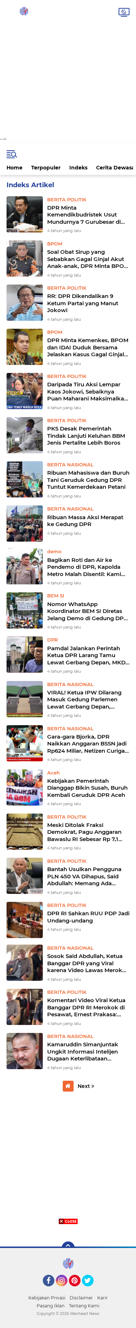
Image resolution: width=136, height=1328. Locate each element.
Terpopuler (46, 167)
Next (84, 1086)
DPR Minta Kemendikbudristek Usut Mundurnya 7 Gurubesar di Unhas (84, 215)
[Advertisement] (68, 68)
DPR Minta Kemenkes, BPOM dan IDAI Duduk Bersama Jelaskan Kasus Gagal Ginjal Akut (87, 347)
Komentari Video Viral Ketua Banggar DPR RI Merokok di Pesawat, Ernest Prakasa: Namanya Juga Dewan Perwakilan (86, 1007)
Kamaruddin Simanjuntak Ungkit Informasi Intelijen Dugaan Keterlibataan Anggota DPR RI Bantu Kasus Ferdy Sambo (87, 1051)
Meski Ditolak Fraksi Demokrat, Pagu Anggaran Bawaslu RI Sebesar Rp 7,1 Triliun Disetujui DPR (84, 832)
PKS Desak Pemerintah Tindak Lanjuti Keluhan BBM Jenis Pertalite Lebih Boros (86, 435)
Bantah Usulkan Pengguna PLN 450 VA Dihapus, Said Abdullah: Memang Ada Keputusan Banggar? (84, 876)
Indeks (78, 167)
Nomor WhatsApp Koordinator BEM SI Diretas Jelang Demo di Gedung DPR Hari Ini (87, 611)
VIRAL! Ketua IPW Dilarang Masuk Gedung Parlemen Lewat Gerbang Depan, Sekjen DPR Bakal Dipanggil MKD (85, 699)
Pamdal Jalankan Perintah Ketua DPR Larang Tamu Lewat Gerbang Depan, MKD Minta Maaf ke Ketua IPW (86, 655)
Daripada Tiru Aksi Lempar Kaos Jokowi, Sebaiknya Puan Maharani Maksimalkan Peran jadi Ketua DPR (87, 391)
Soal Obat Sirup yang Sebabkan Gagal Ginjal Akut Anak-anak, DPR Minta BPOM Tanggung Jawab (88, 259)
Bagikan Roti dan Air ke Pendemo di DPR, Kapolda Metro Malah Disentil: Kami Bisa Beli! (84, 567)
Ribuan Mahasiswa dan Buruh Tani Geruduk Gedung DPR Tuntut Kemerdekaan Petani (88, 479)
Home (14, 167)
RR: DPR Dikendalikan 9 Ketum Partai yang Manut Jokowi (82, 303)
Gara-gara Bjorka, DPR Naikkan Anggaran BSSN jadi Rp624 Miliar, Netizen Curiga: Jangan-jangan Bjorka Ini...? (87, 744)
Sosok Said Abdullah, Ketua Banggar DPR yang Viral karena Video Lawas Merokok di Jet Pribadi (88, 963)
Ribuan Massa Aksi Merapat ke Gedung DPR (85, 521)
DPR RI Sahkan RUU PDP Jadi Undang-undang (88, 917)
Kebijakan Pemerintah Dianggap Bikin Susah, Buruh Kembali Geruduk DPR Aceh (87, 787)
